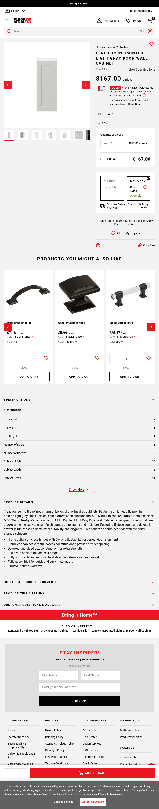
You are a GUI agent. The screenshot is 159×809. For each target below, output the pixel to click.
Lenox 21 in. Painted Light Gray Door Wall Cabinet (38, 630)
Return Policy (53, 730)
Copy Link (149, 245)
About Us (13, 730)
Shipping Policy (54, 737)
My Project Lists (129, 730)
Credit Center (90, 763)
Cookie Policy (40, 794)
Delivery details (143, 206)
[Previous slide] (8, 85)
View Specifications (141, 69)
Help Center (90, 737)
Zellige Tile (80, 630)
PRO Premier (90, 750)
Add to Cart (28, 376)
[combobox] (79, 31)
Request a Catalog (131, 764)
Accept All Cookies (93, 801)
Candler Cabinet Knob (71, 322)
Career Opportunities (20, 763)
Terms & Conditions (56, 763)
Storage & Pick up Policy (59, 743)
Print (104, 245)
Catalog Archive (129, 757)
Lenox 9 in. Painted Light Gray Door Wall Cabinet (121, 630)
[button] (4, 20)
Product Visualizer (131, 737)
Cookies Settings (63, 801)
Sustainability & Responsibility (17, 745)
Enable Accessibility (140, 10)
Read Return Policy (125, 224)
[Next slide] (86, 85)
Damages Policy (54, 750)
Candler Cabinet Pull (19, 322)
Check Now (134, 104)
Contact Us (89, 730)
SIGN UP (79, 701)
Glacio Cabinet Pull (121, 322)
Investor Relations (18, 737)
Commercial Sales (93, 756)
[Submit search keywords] (9, 31)
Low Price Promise (56, 756)
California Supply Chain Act (22, 755)
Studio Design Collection (112, 47)
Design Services (92, 743)
